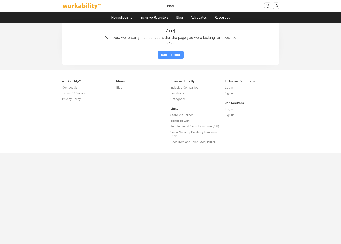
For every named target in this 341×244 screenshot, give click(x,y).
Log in (229, 87)
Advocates (199, 17)
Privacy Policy (71, 99)
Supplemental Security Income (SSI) (194, 126)
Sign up (230, 93)
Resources (222, 17)
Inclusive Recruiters (154, 17)
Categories (178, 99)
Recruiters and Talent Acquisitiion (193, 142)
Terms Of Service (74, 93)
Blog (170, 6)
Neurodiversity (121, 17)
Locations (177, 93)
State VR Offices (182, 115)
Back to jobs (170, 55)
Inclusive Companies (184, 87)
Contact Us (70, 87)
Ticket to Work (180, 120)
